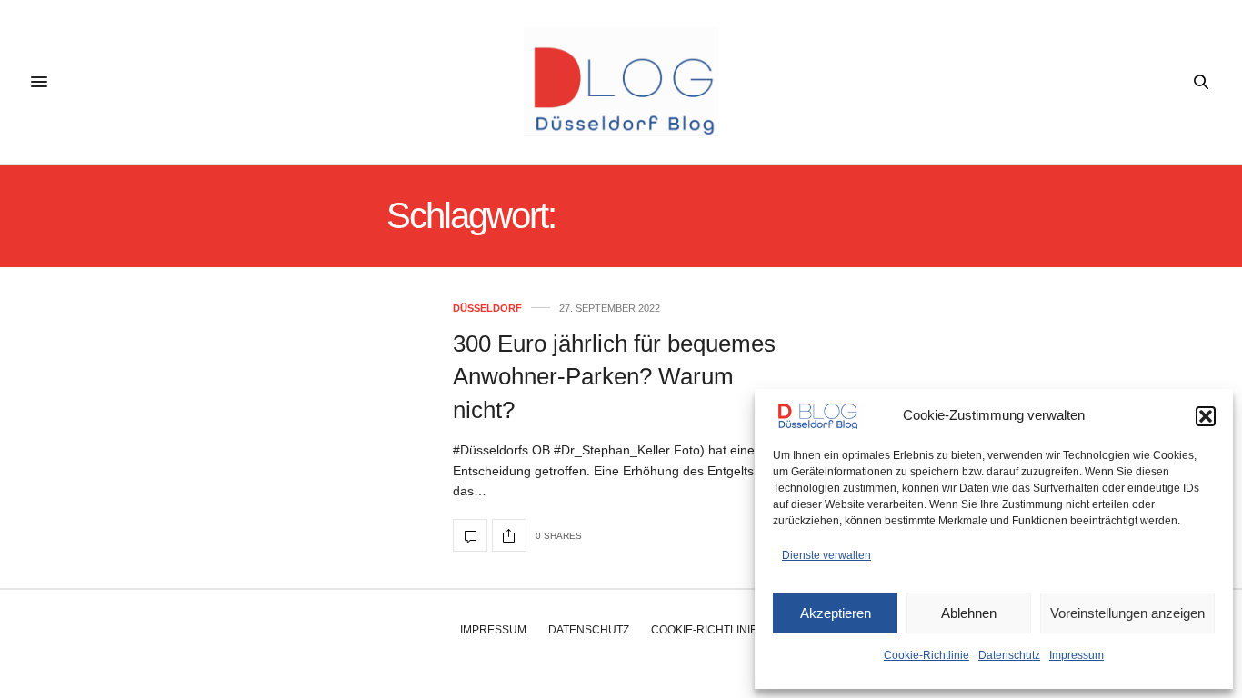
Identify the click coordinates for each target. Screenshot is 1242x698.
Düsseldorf (487, 309)
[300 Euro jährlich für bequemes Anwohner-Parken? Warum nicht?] (470, 535)
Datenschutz (1009, 655)
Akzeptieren (835, 613)
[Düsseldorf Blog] (620, 81)
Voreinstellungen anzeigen (1127, 613)
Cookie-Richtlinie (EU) (717, 629)
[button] (1206, 416)
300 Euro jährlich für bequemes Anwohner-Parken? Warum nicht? (614, 377)
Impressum (1076, 655)
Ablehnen (969, 613)
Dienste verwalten (826, 555)
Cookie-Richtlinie (926, 655)
